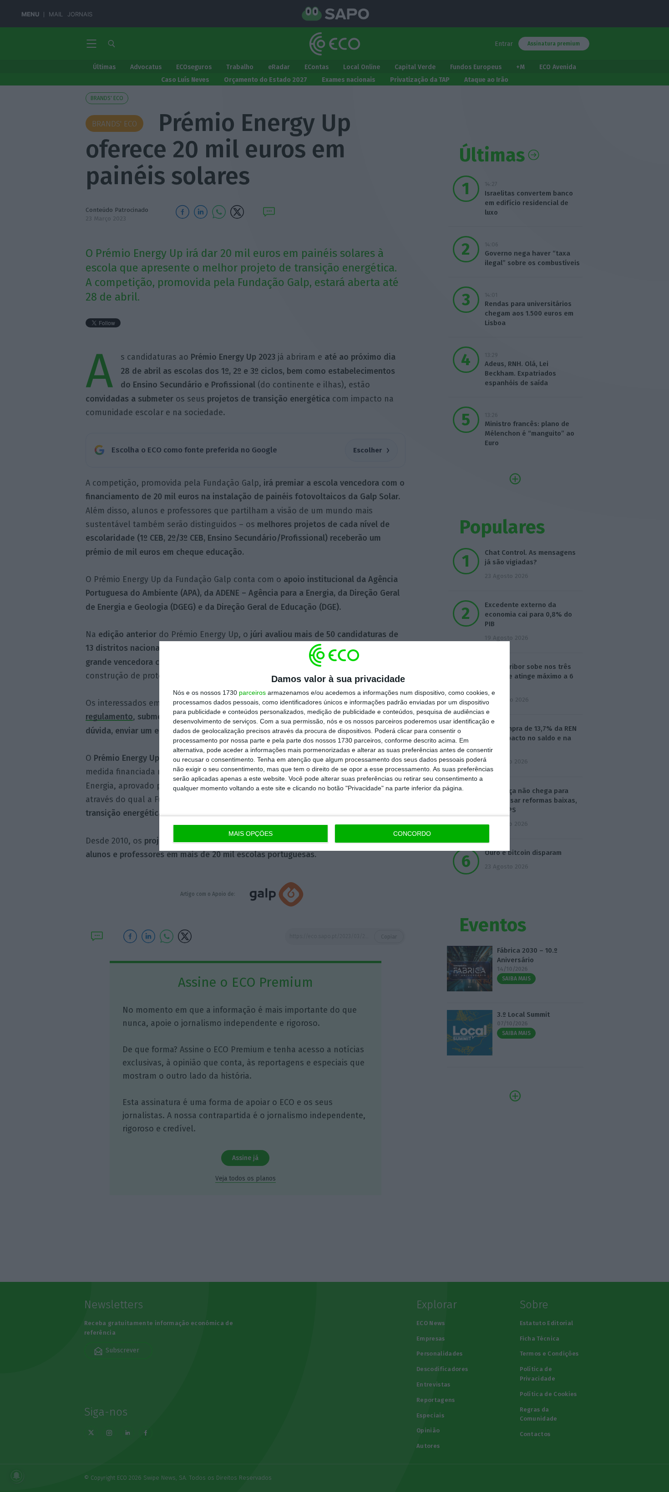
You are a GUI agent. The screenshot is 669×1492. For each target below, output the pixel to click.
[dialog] (334, 746)
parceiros (252, 692)
